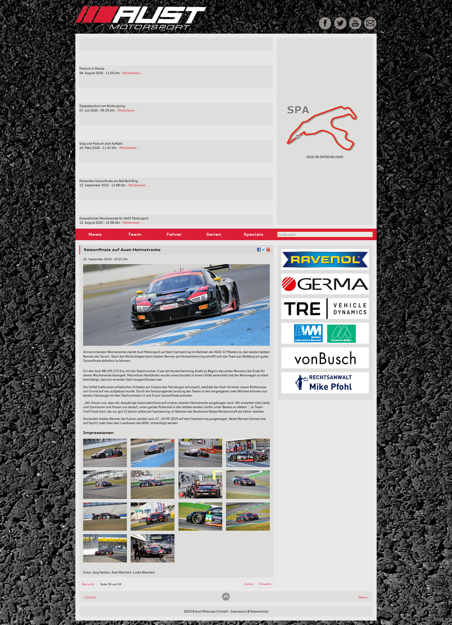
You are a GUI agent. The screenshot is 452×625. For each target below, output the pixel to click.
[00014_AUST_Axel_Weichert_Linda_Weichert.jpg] (152, 561)
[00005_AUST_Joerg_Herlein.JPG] (105, 498)
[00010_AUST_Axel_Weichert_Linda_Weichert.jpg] (152, 529)
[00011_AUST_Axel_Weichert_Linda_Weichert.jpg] (200, 529)
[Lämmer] (325, 342)
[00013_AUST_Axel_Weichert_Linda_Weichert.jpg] (105, 561)
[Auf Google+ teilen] (268, 250)
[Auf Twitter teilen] (263, 250)
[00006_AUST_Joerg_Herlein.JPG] (152, 498)
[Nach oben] (226, 599)
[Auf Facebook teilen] (259, 250)
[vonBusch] (325, 367)
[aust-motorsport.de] (174, 28)
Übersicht (87, 584)
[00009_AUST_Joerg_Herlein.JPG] (105, 529)
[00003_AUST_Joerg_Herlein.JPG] (200, 466)
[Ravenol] (325, 269)
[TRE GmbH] (325, 318)
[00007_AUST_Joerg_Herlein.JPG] (200, 498)
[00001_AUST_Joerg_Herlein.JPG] (105, 466)
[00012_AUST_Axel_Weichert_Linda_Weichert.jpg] (248, 529)
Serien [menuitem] (213, 234)
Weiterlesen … (133, 73)
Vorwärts (265, 584)
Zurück (248, 584)
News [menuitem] (95, 234)
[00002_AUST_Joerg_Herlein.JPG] (152, 466)
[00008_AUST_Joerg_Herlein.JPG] (248, 498)
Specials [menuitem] (253, 234)
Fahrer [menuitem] (174, 234)
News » (364, 597)
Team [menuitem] (134, 234)
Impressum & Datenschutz (249, 611)
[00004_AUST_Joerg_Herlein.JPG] (248, 466)
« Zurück (89, 597)
